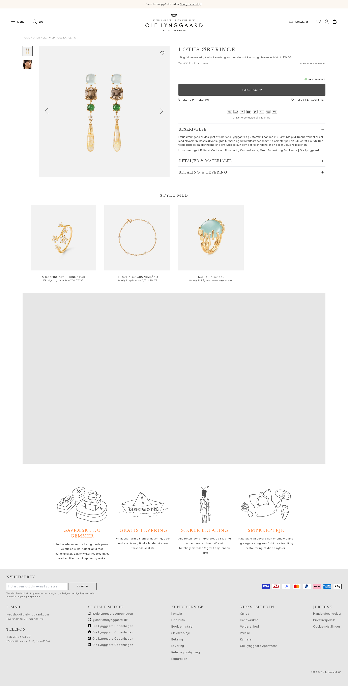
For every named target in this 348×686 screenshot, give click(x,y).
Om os (244, 613)
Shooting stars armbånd (137, 277)
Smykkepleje (180, 633)
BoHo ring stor (211, 277)
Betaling (177, 639)
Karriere (246, 639)
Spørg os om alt (189, 4)
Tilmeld (82, 586)
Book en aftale (182, 626)
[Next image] (163, 111)
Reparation (179, 658)
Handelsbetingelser (327, 613)
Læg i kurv (252, 90)
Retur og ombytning (185, 652)
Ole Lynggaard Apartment (258, 646)
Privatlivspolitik (324, 620)
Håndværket (249, 620)
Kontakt (176, 613)
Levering (177, 646)
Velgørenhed (249, 626)
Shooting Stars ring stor (63, 277)
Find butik (178, 620)
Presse (245, 633)
